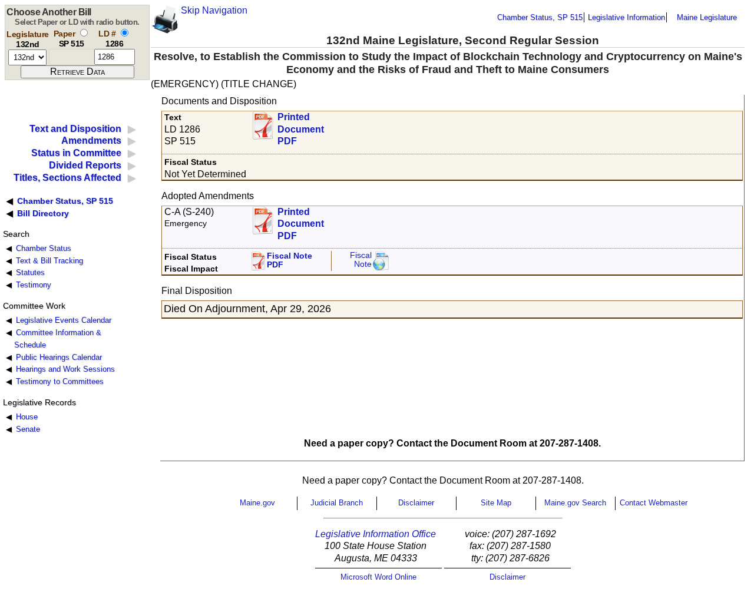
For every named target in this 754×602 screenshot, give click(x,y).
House (27, 416)
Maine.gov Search (575, 502)
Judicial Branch (336, 502)
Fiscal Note (361, 260)
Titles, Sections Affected (67, 178)
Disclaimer (416, 502)
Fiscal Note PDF (289, 261)
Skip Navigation (214, 10)
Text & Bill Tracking (49, 260)
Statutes (30, 272)
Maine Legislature (707, 17)
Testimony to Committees (60, 381)
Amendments (91, 140)
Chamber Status (43, 248)
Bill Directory (43, 213)
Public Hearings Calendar (59, 357)
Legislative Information (626, 17)
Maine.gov (257, 502)
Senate (28, 429)
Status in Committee (76, 153)
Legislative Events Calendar (63, 320)
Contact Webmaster (653, 502)
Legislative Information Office (375, 534)
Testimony (33, 284)
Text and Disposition (75, 129)
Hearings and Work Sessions (65, 369)
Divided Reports (85, 165)
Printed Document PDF (300, 126)
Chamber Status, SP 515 (540, 17)
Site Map (496, 502)
